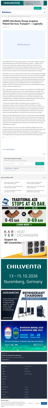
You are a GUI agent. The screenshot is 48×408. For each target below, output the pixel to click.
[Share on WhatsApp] (45, 154)
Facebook (26, 392)
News (5, 16)
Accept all (44, 403)
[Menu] (44, 12)
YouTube (26, 394)
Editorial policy (5, 392)
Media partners (28, 371)
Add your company (28, 373)
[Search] (2, 8)
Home (2, 16)
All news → (45, 177)
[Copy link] (41, 154)
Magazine (4, 378)
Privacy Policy (16, 168)
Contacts (4, 394)
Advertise (26, 368)
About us (4, 389)
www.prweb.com (10, 149)
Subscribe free (37, 8)
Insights (3, 371)
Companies (4, 376)
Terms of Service (8, 168)
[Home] (6, 12)
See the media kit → (6, 359)
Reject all (30, 403)
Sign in (44, 8)
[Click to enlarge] (24, 142)
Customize (37, 403)
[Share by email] (43, 154)
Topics (3, 381)
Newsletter (27, 397)
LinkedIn (26, 389)
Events (3, 373)
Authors (3, 383)
